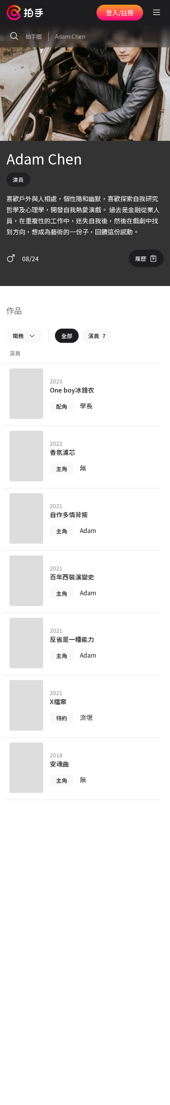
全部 (66, 336)
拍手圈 (33, 36)
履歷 (140, 258)
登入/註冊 (120, 12)
